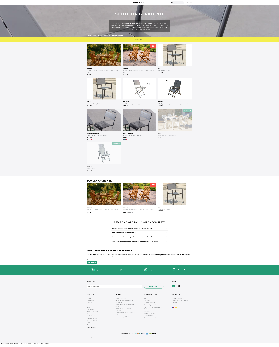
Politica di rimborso (149, 313)
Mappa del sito (92, 327)
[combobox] (178, 2)
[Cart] (190, 2)
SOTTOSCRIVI (153, 286)
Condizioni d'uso (148, 315)
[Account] (186, 2)
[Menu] (88, 3)
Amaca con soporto (92, 320)
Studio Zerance (186, 337)
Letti (88, 305)
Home (89, 35)
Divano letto (90, 300)
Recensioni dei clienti (150, 318)
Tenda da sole (91, 325)
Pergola (89, 322)
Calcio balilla (90, 309)
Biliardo (89, 307)
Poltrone (89, 302)
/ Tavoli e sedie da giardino (104, 35)
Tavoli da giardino (92, 314)
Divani (89, 298)
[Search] (172, 2)
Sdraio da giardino (92, 318)
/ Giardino (93, 35)
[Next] (190, 195)
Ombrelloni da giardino (93, 316)
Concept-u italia (92, 337)
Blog (145, 298)
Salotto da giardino (92, 311)
